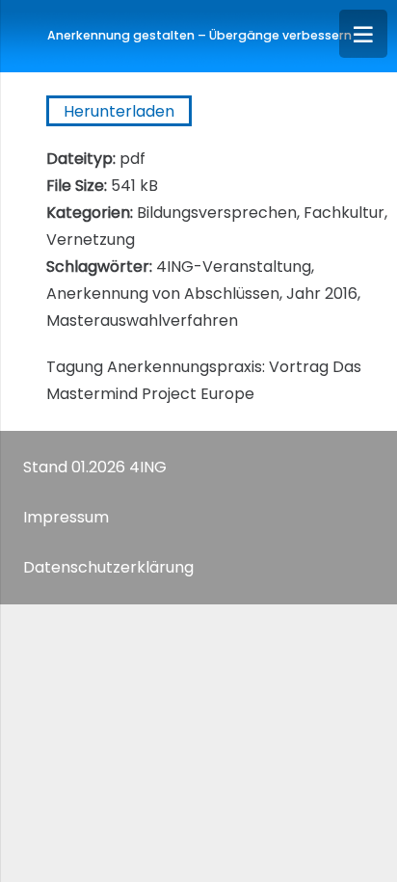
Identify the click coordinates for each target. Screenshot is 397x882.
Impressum (66, 517)
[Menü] (363, 34)
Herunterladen (119, 111)
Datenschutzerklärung (108, 567)
